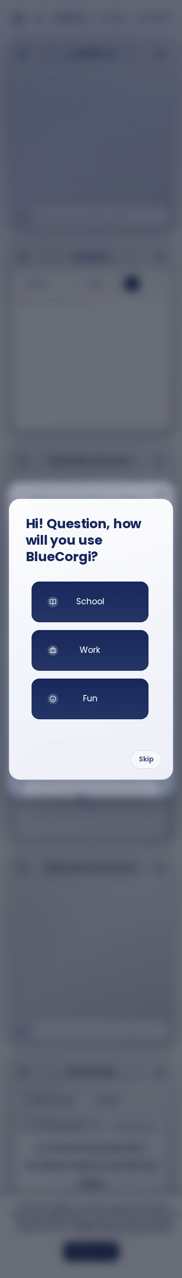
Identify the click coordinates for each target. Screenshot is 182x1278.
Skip (146, 759)
